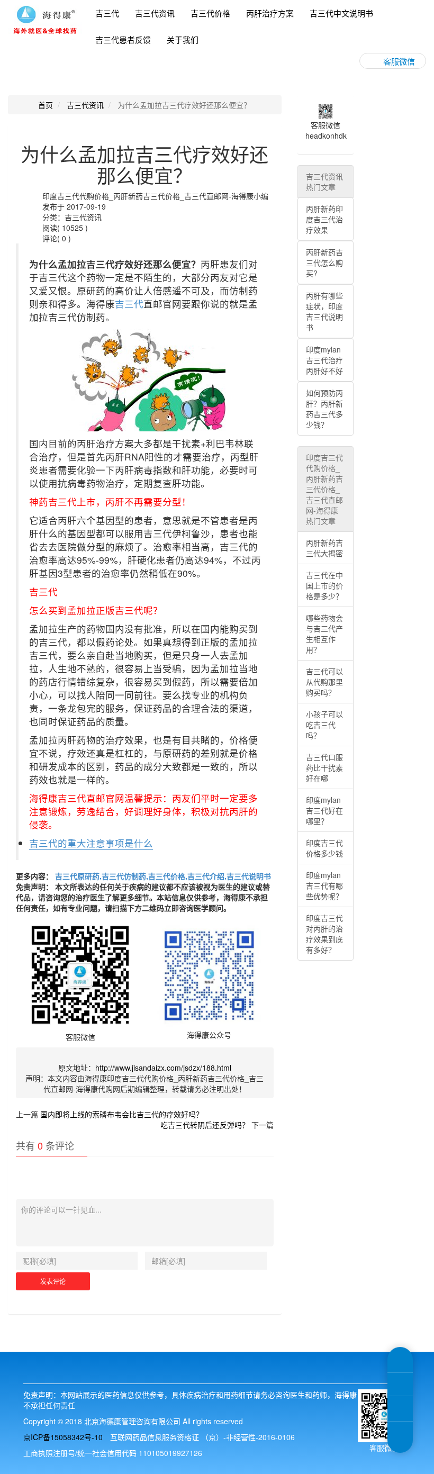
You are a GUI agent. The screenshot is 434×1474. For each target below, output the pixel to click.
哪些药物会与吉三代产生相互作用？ (324, 633)
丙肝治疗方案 (270, 13)
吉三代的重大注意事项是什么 (91, 842)
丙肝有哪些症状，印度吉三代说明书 (324, 311)
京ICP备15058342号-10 (63, 1437)
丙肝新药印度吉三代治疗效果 (324, 219)
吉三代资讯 (155, 13)
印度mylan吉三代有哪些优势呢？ (324, 885)
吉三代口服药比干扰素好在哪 (324, 767)
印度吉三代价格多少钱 (324, 847)
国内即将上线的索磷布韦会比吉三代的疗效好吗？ (121, 1114)
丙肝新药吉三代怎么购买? (324, 262)
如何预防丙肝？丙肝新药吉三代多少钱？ (324, 408)
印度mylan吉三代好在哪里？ (324, 810)
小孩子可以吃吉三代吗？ (324, 724)
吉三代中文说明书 (341, 13)
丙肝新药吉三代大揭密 (324, 547)
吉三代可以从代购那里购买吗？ (324, 682)
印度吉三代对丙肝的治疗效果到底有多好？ (324, 933)
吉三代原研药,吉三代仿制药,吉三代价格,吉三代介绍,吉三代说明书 (162, 876)
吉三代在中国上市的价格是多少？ (324, 585)
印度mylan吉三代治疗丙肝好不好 (324, 360)
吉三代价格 (210, 13)
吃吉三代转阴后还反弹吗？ (204, 1124)
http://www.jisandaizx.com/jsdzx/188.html (163, 1067)
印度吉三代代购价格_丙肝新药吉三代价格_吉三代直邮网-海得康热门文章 (324, 489)
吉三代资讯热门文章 (324, 181)
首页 (45, 105)
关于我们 (182, 39)
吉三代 (107, 13)
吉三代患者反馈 (123, 39)
